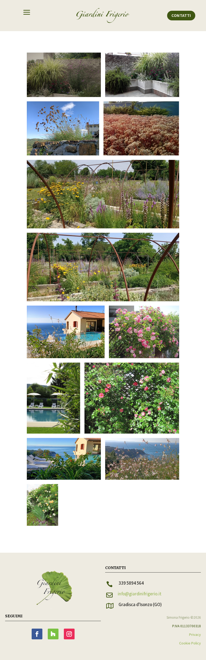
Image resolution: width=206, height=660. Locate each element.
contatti (181, 15)
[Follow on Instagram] (69, 634)
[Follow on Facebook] (37, 634)
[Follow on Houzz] (53, 634)
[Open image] (64, 75)
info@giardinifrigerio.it (139, 594)
